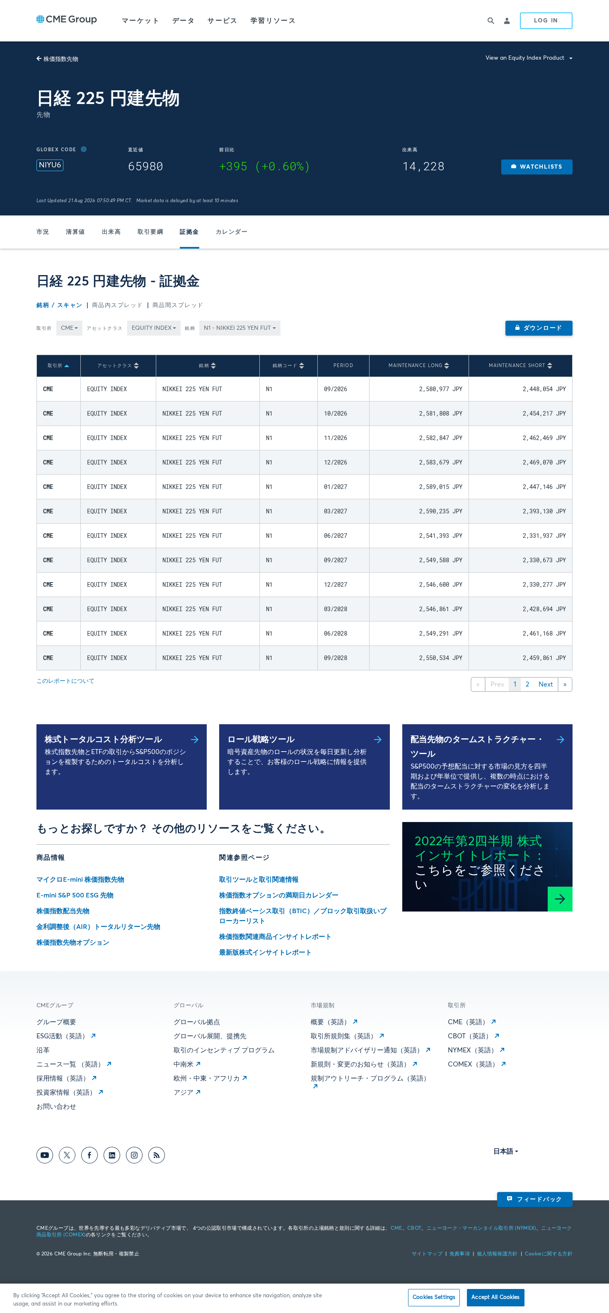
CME (396, 1228)
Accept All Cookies (495, 1297)
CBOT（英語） (470, 1036)
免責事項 (460, 1254)
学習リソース (273, 20)
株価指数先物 (61, 59)
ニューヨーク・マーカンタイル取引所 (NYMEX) (481, 1228)
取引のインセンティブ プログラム (224, 1050)
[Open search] (491, 20)
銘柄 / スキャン (59, 305)
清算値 (75, 232)
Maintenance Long (416, 365)
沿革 (43, 1050)
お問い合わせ (56, 1106)
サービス (223, 20)
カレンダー (232, 232)
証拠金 (189, 232)
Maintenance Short (517, 365)
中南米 (183, 1064)
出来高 (111, 232)
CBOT (414, 1228)
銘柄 (190, 328)
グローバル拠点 (197, 1022)
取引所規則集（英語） (344, 1036)
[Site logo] (66, 20)
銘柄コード (285, 365)
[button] (537, 167)
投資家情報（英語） (66, 1092)
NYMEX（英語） (473, 1050)
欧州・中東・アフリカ (207, 1078)
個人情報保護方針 (497, 1254)
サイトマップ (427, 1254)
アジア (183, 1092)
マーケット (141, 20)
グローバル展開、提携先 (210, 1036)
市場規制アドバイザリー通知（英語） (367, 1050)
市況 (42, 232)
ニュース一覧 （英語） (70, 1064)
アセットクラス (105, 328)
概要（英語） (330, 1022)
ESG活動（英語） (62, 1036)
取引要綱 (150, 232)
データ (183, 20)
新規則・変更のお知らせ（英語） (360, 1064)
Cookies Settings (434, 1297)
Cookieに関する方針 (549, 1254)
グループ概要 (56, 1022)
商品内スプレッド (117, 305)
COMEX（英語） (473, 1064)
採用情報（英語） (62, 1078)
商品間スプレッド (178, 305)
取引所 (44, 328)
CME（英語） (468, 1022)
